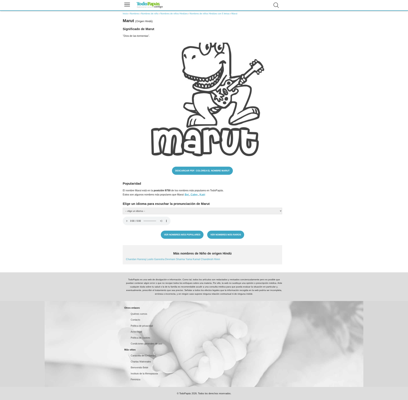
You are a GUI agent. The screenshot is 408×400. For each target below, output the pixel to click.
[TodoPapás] (149, 8)
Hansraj (142, 259)
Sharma (181, 259)
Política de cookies (140, 337)
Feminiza (135, 379)
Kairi (202, 194)
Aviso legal (136, 331)
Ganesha (159, 259)
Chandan (131, 259)
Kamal (197, 259)
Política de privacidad (142, 325)
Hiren (217, 259)
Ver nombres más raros (225, 234)
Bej (187, 194)
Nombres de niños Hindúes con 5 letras (209, 13)
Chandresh (207, 259)
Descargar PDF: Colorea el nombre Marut (202, 170)
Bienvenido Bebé (139, 367)
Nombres (134, 13)
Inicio (125, 13)
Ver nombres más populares (182, 234)
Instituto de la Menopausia (144, 373)
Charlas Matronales (141, 361)
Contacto (135, 319)
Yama (189, 259)
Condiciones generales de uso (146, 343)
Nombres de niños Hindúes (174, 13)
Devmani (170, 259)
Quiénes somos (139, 313)
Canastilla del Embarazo (143, 355)
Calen (194, 194)
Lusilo (150, 259)
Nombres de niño (149, 13)
